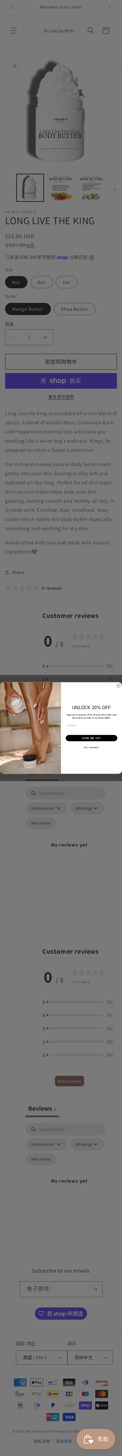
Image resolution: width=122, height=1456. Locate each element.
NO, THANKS (91, 747)
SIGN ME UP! (91, 738)
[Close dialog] (118, 685)
